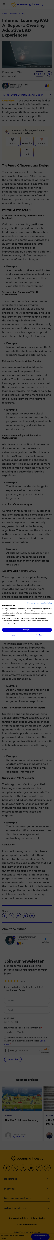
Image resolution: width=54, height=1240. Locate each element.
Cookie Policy (46, 603)
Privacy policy (33, 603)
